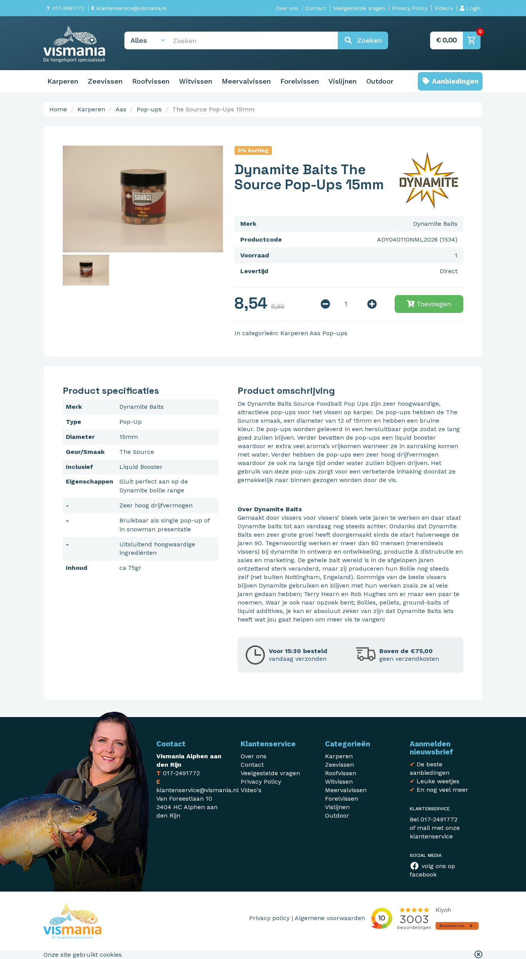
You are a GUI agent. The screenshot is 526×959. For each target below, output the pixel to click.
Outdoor (380, 81)
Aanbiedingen (454, 81)
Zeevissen (105, 81)
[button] (478, 955)
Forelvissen (299, 81)
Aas (121, 109)
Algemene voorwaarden (330, 918)
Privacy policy (269, 918)
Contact (315, 8)
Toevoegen (432, 304)
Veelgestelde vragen (359, 8)
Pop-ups (149, 109)
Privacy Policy (409, 8)
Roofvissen (150, 81)
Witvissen (195, 81)
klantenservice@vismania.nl (129, 8)
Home (58, 109)
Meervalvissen (246, 81)
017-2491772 (65, 8)
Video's (443, 8)
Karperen (62, 81)
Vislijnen (342, 81)
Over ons (287, 8)
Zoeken (367, 40)
